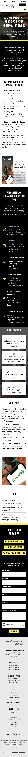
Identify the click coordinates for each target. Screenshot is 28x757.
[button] (25, 9)
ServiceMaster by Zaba (11, 416)
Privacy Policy (15, 752)
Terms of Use (22, 752)
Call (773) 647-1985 (10, 444)
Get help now (14, 631)
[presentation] (13, 625)
